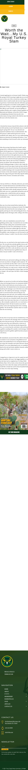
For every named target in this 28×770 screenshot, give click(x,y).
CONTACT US (8, 706)
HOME (6, 689)
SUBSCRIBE (5, 749)
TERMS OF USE (8, 674)
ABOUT (6, 691)
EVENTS (11, 11)
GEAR (6, 701)
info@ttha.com (9, 732)
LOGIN (11, 6)
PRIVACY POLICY (9, 671)
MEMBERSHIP (8, 696)
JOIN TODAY (10, 1)
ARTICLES (7, 704)
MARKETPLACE (9, 699)
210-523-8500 (9, 728)
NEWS (14, 25)
